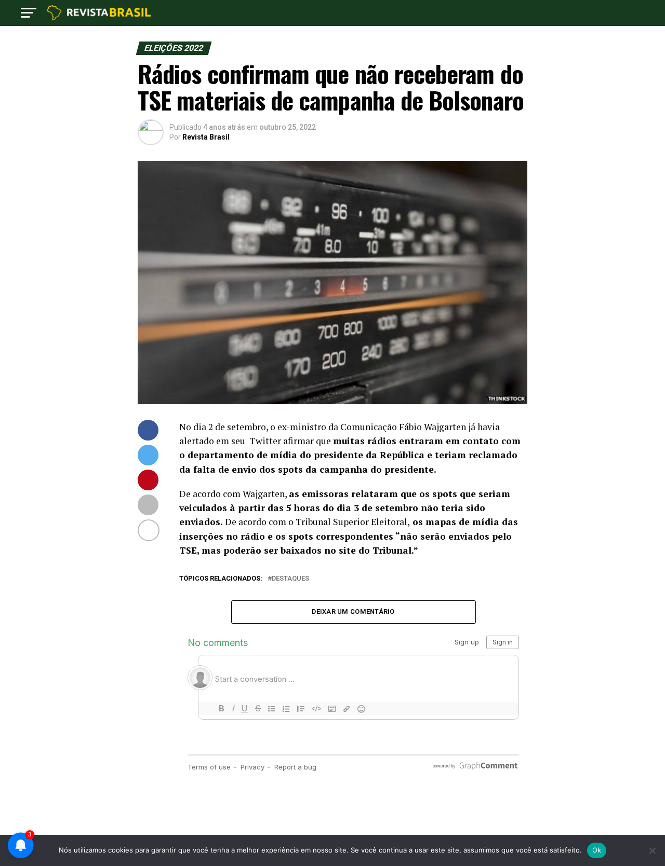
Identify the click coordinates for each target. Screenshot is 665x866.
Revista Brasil (206, 137)
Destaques (290, 578)
